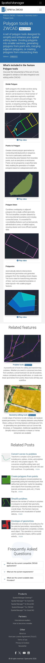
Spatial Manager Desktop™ (22, 598)
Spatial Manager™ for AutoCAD (22, 601)
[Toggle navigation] (40, 3)
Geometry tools (31, 16)
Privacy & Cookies (22, 643)
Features (20, 16)
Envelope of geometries (22, 521)
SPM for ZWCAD (9, 16)
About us (22, 633)
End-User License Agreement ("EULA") (22, 637)
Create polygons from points (24, 476)
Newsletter (22, 646)
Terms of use (22, 640)
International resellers (22, 620)
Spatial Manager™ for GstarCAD (22, 610)
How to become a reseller (22, 623)
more (38, 469)
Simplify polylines (19, 498)
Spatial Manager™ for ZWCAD (22, 607)
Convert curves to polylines (24, 454)
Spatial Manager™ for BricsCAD (22, 604)
